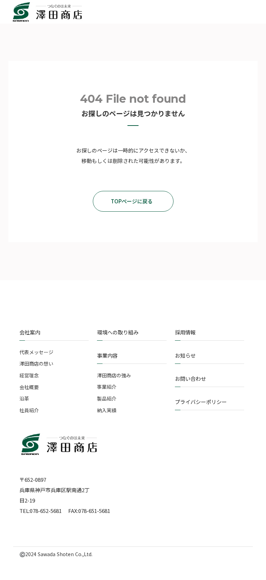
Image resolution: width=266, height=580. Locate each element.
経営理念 (29, 375)
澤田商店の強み (114, 375)
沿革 (24, 398)
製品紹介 (106, 398)
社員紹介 (29, 410)
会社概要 (29, 387)
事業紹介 (106, 387)
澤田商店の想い (36, 363)
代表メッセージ (36, 352)
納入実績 (106, 410)
